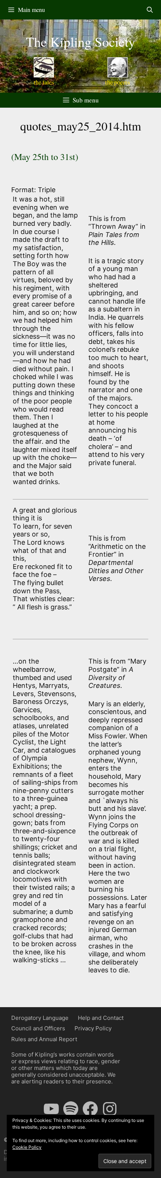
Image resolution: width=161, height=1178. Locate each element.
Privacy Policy (93, 1028)
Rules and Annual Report (44, 1039)
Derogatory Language (40, 1017)
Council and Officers (38, 1028)
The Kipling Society (80, 41)
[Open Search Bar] (150, 9)
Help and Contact (101, 1017)
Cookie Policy (27, 1147)
